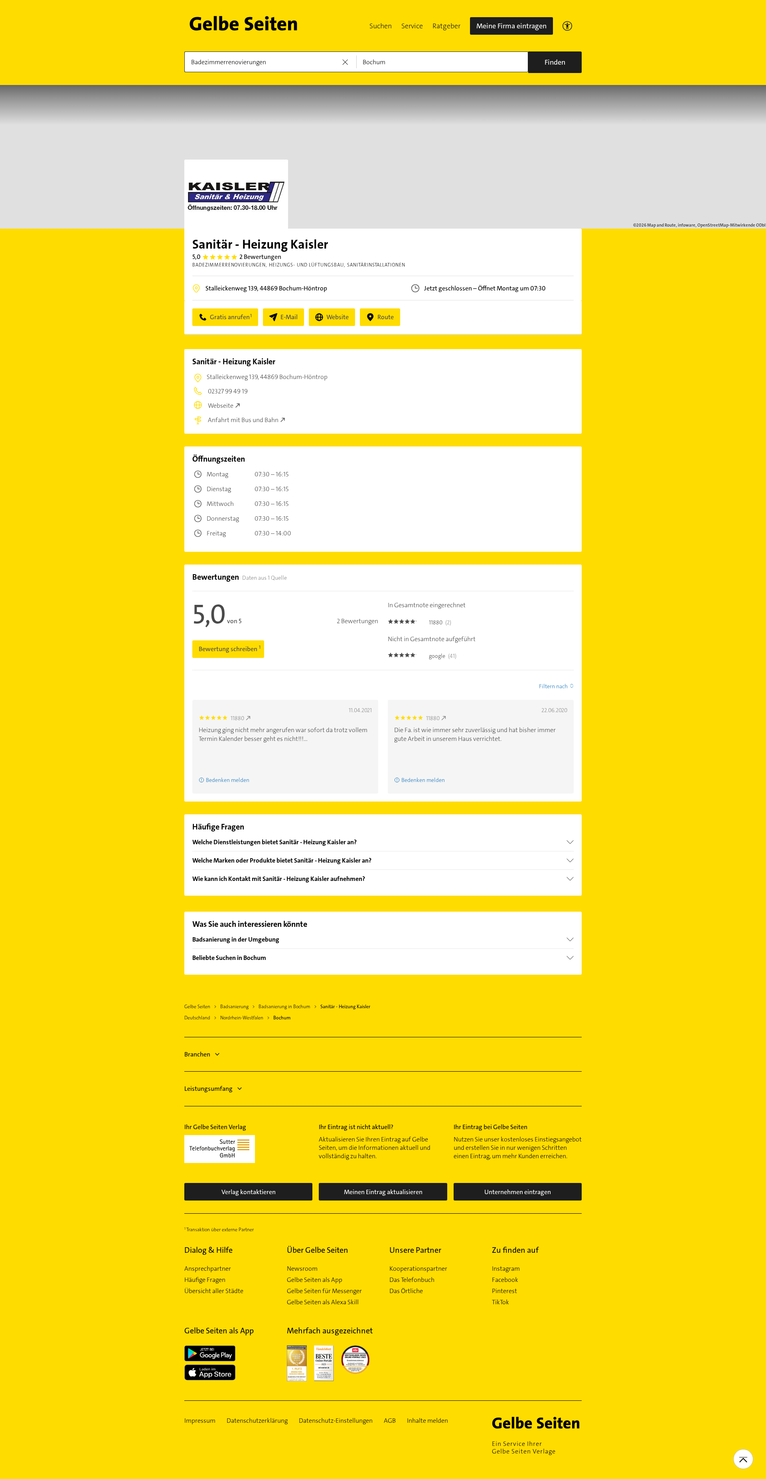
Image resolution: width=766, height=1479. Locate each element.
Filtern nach (553, 686)
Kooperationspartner (418, 1269)
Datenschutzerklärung (257, 1421)
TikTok (500, 1302)
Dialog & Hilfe (208, 1250)
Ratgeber (446, 26)
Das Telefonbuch (411, 1280)
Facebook (505, 1280)
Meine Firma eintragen (511, 26)
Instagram (506, 1269)
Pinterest (504, 1291)
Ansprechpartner (207, 1269)
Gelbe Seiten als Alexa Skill (323, 1302)
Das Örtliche (406, 1291)
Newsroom (302, 1269)
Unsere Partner (415, 1250)
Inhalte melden (427, 1421)
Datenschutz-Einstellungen (336, 1421)
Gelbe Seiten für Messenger (324, 1291)
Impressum (199, 1421)
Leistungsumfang (208, 1088)
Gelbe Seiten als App (314, 1280)
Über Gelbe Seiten (317, 1250)
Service (412, 26)
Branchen (197, 1054)
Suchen (380, 26)
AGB (390, 1421)
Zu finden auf (515, 1250)
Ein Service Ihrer (524, 1447)
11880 (237, 718)
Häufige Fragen (204, 1280)
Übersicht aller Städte (213, 1291)
